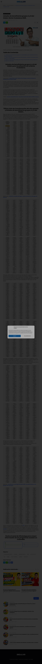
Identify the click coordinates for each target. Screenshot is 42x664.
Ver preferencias (27, 335)
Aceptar (14, 335)
